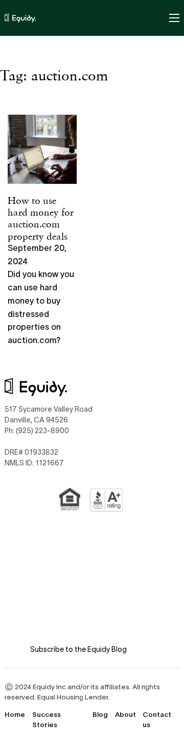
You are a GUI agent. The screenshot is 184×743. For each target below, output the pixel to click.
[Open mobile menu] (174, 18)
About (125, 714)
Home (15, 714)
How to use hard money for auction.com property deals (41, 218)
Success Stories (46, 720)
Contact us (157, 720)
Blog (100, 714)
